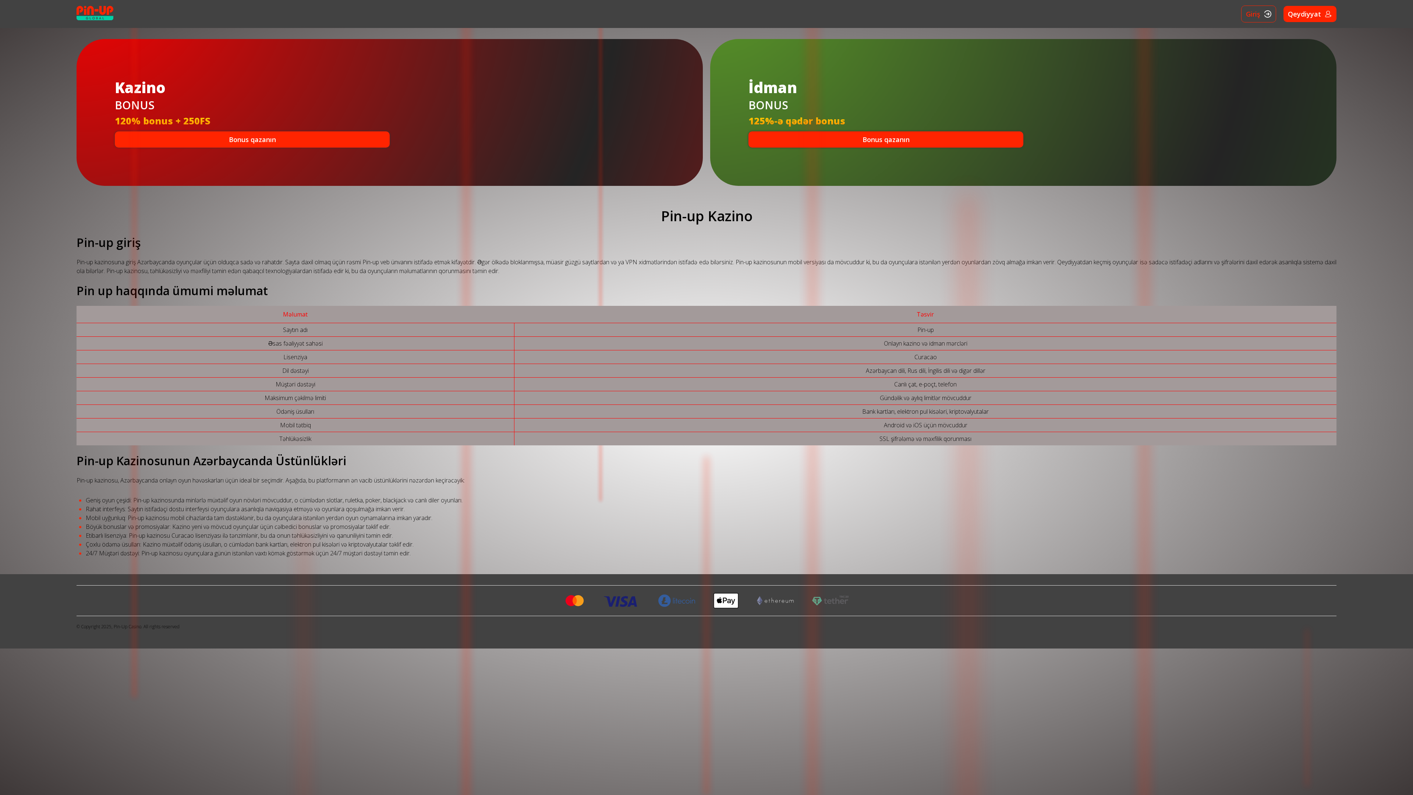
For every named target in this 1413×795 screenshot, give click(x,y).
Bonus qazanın (252, 139)
